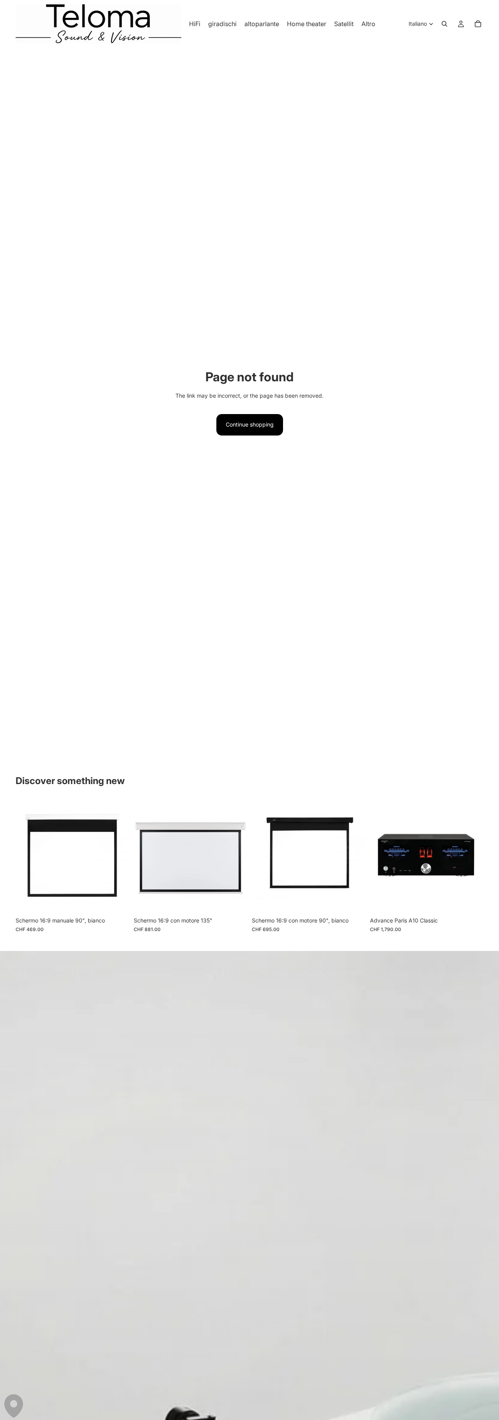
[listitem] (368, 23)
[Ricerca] (444, 23)
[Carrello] (478, 23)
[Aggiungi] (117, 901)
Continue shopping (250, 424)
